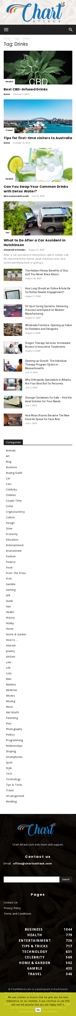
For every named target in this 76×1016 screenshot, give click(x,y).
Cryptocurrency (15, 511)
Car (8, 232)
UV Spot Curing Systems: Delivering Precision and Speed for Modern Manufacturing (46, 310)
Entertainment (15, 545)
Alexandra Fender (15, 249)
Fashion (11, 556)
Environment (14, 550)
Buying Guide (14, 472)
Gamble (10, 584)
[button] (6, 30)
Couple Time (14, 500)
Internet (11, 645)
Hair (8, 606)
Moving (10, 701)
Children (11, 495)
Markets (11, 684)
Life (8, 667)
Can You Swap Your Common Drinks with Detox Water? (36, 189)
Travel (9, 130)
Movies (10, 695)
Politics (10, 734)
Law (8, 662)
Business (11, 467)
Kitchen (10, 656)
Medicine (11, 690)
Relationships (14, 745)
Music (9, 706)
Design (10, 523)
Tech (9, 773)
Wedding (11, 801)
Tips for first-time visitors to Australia (38, 138)
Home (7, 38)
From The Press (16, 573)
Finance (10, 562)
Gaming (10, 589)
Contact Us (11, 902)
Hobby (10, 623)
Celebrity (11, 489)
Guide (9, 601)
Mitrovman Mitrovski (16, 196)
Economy (12, 534)
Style (9, 768)
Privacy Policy (12, 908)
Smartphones (14, 757)
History (10, 617)
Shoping (11, 751)
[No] (71, 1004)
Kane (7, 94)
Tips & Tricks (14, 784)
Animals (11, 450)
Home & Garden (16, 634)
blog (8, 461)
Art (8, 456)
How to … (12, 640)
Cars (8, 484)
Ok (38, 1009)
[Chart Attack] (38, 12)
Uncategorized (15, 796)
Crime (9, 506)
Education (12, 539)
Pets (8, 723)
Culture (10, 517)
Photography (14, 729)
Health (9, 81)
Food (9, 567)
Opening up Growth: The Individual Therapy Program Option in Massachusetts (46, 364)
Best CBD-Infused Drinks (26, 89)
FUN (8, 578)
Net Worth (12, 712)
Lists (9, 673)
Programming (14, 740)
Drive (9, 528)
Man (8, 679)
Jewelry (10, 651)
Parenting (12, 718)
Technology (13, 779)
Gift (8, 595)
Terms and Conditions (17, 913)
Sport (9, 762)
